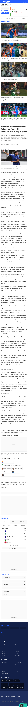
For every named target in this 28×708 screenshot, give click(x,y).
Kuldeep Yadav (18, 468)
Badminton (4, 684)
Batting (9, 525)
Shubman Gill (18, 465)
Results (16, 646)
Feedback (15, 694)
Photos (24, 4)
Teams (3, 653)
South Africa (9, 533)
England (9, 542)
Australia (9, 531)
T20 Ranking (22, 521)
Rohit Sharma (6, 594)
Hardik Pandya (7, 475)
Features (17, 651)
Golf (11, 684)
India (8, 539)
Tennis (10, 680)
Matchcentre (5, 673)
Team (4, 525)
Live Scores (4, 644)
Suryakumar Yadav (6, 471)
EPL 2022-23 (18, 662)
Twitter (16, 484)
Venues (3, 655)
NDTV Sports (21, 482)
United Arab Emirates (9, 465)
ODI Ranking (14, 521)
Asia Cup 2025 (5, 5)
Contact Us (3, 699)
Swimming (11, 687)
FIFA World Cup (7, 577)
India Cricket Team (8, 462)
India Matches (5, 10)
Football (12, 480)
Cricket (22, 475)
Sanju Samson (7, 468)
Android (2, 487)
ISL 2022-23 (4, 662)
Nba (15, 684)
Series (16, 644)
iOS (6, 487)
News (20, 4)
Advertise (3, 694)
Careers (18, 696)
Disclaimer (21, 694)
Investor (2, 696)
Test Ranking (5, 521)
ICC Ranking (17, 655)
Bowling (15, 525)
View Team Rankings (14, 545)
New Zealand (10, 536)
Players (16, 653)
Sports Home (3, 18)
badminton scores (9, 482)
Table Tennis (19, 687)
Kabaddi (21, 684)
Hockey (17, 680)
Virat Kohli (6, 584)
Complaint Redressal (10, 696)
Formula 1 (4, 680)
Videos (3, 651)
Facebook (6, 484)
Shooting (4, 687)
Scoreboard (14, 4)
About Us (9, 694)
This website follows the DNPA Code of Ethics (10, 701)
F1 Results (15, 482)
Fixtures (4, 646)
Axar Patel (16, 471)
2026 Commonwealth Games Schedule (12, 587)
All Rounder (23, 525)
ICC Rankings (6, 591)
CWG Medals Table (8, 581)
